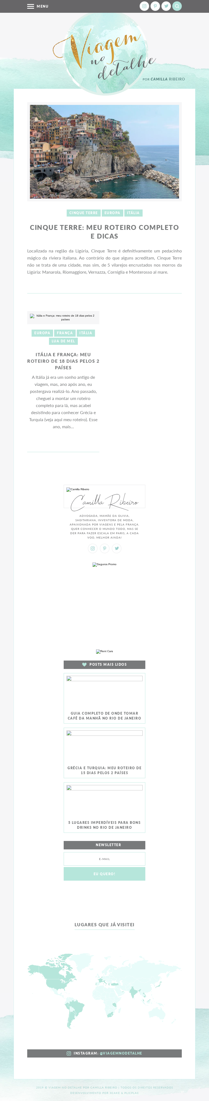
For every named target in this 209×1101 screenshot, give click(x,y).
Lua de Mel (63, 341)
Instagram (144, 6)
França (65, 333)
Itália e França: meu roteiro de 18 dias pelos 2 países (63, 361)
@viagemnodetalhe (121, 1053)
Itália (133, 213)
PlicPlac (131, 1092)
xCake (115, 1092)
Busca (177, 6)
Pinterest (155, 6)
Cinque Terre (83, 213)
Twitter (166, 6)
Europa (112, 213)
